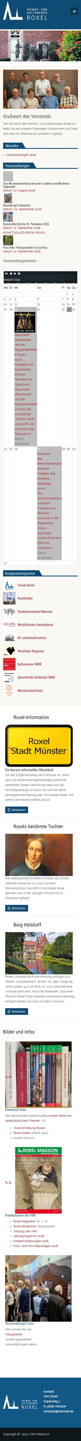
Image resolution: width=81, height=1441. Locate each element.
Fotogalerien (13, 1334)
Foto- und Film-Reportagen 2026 (36, 1246)
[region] (40, 45)
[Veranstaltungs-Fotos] (6, 1290)
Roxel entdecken (25, 1226)
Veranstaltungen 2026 (21, 155)
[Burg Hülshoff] (6, 955)
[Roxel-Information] (6, 748)
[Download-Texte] (6, 1077)
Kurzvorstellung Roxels (29, 1128)
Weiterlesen (18, 810)
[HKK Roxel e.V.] (25, 10)
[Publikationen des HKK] (6, 1182)
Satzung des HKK (25, 1231)
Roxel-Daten (22, 1133)
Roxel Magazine (25, 1221)
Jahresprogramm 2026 (29, 1236)
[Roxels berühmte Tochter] (6, 857)
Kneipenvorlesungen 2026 (31, 1241)
